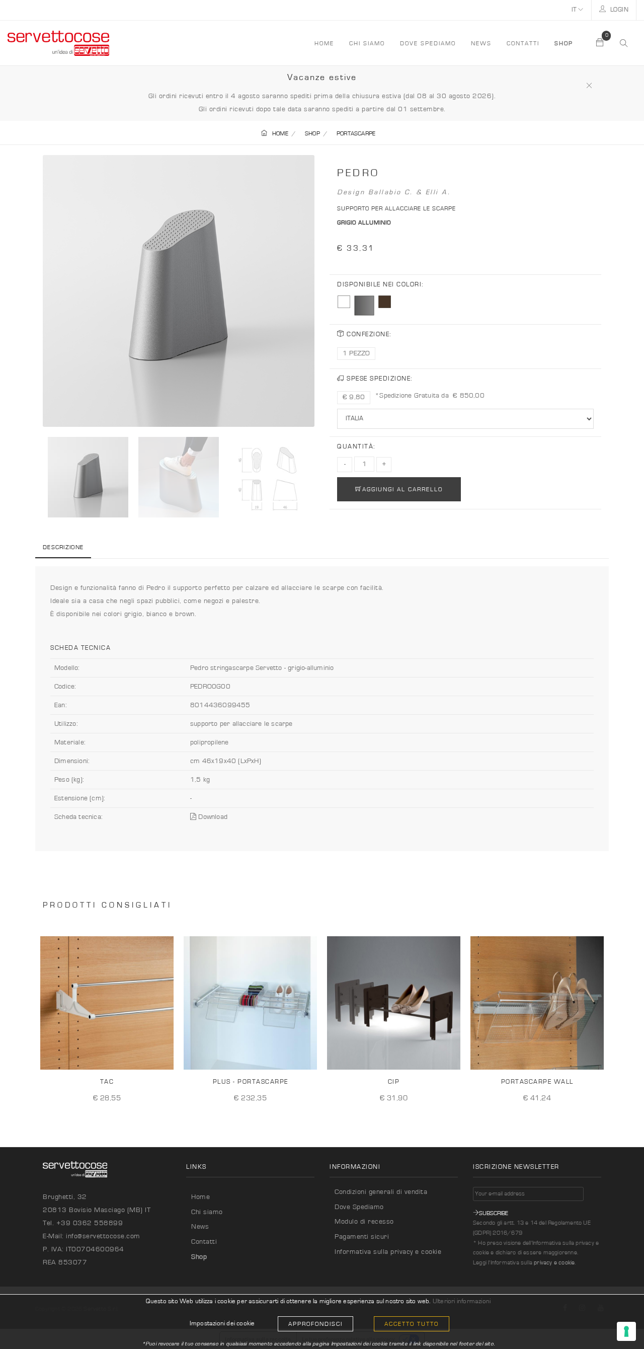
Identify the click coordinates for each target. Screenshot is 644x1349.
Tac (107, 1082)
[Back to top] (616, 1321)
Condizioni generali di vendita (381, 1191)
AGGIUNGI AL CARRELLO (402, 489)
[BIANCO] (344, 302)
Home (200, 1197)
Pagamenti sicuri (362, 1236)
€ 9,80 (354, 397)
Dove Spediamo (359, 1207)
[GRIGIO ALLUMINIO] (364, 305)
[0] (600, 43)
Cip (394, 1082)
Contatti (523, 43)
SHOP (312, 133)
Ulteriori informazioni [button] (462, 1301)
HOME (324, 43)
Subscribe (493, 1213)
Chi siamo (367, 43)
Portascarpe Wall (537, 1082)
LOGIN (618, 10)
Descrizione (63, 547)
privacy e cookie (554, 1262)
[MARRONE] (384, 302)
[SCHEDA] (162, 1054)
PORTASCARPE (356, 133)
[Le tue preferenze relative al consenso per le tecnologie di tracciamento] (626, 1331)
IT (575, 10)
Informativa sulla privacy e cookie (388, 1251)
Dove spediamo (428, 43)
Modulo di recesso (364, 1221)
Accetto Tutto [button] (411, 1324)
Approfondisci (315, 1324)
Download (211, 816)
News (481, 43)
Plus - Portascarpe (250, 1082)
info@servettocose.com (103, 1236)
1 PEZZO (356, 353)
